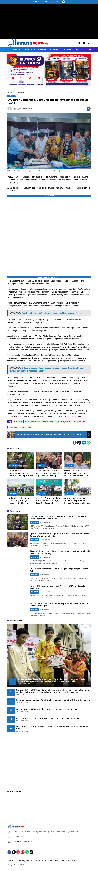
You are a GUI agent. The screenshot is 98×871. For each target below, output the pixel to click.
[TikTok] (31, 852)
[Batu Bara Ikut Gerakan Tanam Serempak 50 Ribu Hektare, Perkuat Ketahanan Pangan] (77, 487)
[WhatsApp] (89, 443)
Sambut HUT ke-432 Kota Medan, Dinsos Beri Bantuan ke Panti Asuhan (46, 709)
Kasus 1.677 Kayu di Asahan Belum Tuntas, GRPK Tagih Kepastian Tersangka (48, 500)
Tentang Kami (24, 860)
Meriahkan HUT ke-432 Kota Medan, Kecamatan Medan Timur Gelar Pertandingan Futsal (52, 727)
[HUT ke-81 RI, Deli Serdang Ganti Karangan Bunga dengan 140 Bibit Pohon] (20, 487)
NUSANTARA (12, 96)
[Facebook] (75, 443)
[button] (78, 43)
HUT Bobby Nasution (33, 422)
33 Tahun (19, 422)
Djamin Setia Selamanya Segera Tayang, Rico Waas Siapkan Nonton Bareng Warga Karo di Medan (47, 473)
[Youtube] (22, 852)
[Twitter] (79, 443)
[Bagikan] (89, 109)
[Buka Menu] (83, 43)
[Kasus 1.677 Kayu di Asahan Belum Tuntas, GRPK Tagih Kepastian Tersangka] (49, 487)
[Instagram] (18, 852)
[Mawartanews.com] (28, 43)
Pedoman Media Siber (42, 860)
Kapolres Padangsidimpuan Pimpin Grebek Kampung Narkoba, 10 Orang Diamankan (53, 700)
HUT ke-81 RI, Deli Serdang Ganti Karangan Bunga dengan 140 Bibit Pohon (18, 500)
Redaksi (10, 860)
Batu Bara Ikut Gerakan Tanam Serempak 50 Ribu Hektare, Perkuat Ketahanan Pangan (76, 500)
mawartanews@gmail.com (21, 841)
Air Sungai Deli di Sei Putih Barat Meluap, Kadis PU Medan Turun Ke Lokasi (47, 718)
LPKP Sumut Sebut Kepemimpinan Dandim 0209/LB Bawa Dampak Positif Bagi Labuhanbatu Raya (20, 473)
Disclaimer (59, 860)
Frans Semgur (17, 108)
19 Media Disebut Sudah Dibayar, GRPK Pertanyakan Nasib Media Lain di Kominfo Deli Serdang (76, 473)
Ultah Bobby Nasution (64, 422)
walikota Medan (81, 422)
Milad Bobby (48, 422)
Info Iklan (72, 860)
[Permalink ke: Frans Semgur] (10, 109)
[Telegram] (84, 443)
